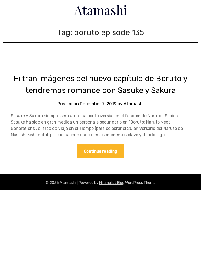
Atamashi (100, 10)
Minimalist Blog (111, 183)
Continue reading (100, 151)
